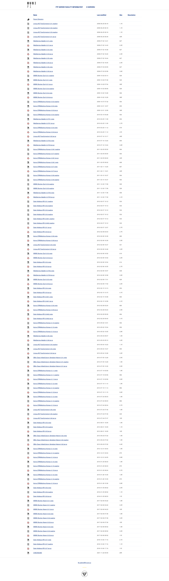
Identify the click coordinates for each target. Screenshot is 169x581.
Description (131, 15)
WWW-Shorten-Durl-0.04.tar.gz (43, 97)
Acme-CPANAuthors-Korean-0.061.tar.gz (46, 158)
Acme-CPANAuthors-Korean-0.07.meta (45, 167)
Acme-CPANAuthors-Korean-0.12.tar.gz (45, 392)
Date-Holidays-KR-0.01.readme (43, 201)
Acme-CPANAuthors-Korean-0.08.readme (46, 175)
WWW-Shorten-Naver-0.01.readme (44, 505)
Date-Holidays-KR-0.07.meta (42, 540)
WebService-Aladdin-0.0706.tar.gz (43, 275)
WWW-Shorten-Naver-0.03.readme (44, 531)
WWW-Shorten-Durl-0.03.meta (42, 253)
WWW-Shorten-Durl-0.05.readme (43, 188)
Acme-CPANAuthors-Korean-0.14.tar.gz (45, 457)
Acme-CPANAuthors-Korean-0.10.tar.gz (45, 331)
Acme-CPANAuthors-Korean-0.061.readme (46, 149)
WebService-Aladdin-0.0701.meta (43, 119)
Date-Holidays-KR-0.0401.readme (43, 219)
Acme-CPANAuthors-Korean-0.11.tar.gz (45, 379)
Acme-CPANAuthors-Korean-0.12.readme (46, 388)
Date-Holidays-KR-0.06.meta (42, 488)
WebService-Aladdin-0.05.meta (43, 58)
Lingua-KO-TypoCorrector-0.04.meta (44, 349)
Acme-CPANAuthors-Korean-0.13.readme (46, 401)
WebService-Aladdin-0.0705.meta (43, 193)
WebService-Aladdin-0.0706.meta (43, 271)
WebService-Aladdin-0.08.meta (43, 336)
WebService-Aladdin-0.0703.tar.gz (43, 145)
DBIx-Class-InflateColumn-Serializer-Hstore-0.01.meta (50, 358)
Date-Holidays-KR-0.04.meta (42, 288)
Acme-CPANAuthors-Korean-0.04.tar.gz (45, 132)
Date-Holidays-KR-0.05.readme (43, 427)
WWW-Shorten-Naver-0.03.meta (43, 527)
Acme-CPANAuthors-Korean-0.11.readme (46, 375)
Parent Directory (38, 19)
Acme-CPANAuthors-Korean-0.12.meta (45, 384)
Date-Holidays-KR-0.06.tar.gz (42, 496)
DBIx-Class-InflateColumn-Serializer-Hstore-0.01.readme (50, 362)
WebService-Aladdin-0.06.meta (43, 67)
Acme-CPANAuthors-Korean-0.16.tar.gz (45, 483)
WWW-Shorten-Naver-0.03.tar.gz (43, 535)
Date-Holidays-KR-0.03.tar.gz (42, 266)
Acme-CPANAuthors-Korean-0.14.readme (46, 453)
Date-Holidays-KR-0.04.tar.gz (42, 292)
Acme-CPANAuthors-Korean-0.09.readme (46, 180)
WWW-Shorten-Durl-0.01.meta (42, 80)
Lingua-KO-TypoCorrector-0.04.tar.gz (44, 353)
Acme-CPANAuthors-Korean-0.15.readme (46, 466)
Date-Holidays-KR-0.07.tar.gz (42, 548)
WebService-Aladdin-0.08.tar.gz (43, 340)
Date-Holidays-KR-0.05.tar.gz (42, 431)
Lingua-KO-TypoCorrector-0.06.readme (45, 414)
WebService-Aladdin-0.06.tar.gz (43, 71)
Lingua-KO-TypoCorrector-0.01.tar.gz (44, 37)
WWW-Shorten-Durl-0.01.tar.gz (43, 84)
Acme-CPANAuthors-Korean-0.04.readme (46, 115)
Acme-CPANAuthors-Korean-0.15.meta (45, 462)
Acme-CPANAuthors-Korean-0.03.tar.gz (45, 110)
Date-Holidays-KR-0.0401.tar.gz (43, 301)
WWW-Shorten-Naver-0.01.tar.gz (43, 509)
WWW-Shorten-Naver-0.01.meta (43, 501)
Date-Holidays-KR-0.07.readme (43, 544)
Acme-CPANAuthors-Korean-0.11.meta (45, 371)
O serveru (90, 7)
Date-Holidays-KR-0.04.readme (43, 214)
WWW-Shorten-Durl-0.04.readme (43, 89)
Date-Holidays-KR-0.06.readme (43, 492)
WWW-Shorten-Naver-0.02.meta (43, 514)
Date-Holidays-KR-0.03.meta (42, 262)
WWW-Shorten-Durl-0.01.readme (43, 76)
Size (121, 15)
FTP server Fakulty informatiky (69, 7)
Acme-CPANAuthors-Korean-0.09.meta (45, 305)
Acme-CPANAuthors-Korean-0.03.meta (45, 106)
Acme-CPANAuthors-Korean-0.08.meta (45, 236)
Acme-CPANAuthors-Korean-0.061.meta (45, 162)
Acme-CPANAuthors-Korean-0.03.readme (46, 102)
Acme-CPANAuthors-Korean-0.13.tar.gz (45, 405)
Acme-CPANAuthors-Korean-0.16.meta (45, 475)
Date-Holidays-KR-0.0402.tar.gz (43, 318)
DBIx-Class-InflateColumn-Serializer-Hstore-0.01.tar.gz (50, 366)
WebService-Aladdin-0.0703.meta (43, 141)
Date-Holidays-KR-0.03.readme (43, 210)
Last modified (101, 15)
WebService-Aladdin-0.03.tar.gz (43, 54)
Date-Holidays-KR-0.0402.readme (43, 223)
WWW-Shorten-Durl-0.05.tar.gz (43, 284)
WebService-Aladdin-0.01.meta (43, 41)
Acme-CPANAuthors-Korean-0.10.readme (46, 323)
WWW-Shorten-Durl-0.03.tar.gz (43, 258)
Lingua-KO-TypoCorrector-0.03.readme (45, 32)
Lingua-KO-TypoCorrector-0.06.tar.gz (44, 418)
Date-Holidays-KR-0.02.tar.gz (42, 232)
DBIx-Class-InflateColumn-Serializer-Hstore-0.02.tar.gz (50, 444)
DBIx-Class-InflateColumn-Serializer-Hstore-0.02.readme (50, 440)
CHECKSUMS (37, 553)
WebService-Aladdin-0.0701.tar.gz (43, 123)
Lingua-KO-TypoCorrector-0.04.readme (45, 344)
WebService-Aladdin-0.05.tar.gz (43, 63)
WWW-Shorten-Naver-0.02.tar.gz (43, 522)
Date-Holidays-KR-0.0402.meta (43, 314)
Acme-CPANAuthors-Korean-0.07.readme (46, 154)
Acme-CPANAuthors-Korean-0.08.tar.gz (45, 240)
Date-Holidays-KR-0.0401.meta (43, 297)
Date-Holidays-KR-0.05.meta (42, 423)
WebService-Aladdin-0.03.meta (43, 50)
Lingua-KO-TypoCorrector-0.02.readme (45, 28)
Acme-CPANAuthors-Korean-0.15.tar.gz (45, 470)
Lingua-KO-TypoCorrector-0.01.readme (45, 24)
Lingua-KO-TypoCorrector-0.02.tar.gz (44, 136)
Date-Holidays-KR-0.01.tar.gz (42, 227)
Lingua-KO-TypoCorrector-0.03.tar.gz (44, 249)
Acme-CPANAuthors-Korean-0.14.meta (45, 449)
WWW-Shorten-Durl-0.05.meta (42, 279)
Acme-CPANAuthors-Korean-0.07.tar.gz (45, 171)
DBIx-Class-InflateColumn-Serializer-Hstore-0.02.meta (50, 436)
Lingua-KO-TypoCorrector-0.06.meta (44, 410)
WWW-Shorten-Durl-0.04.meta (42, 93)
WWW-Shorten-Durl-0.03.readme (43, 184)
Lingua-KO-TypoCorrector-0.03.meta (44, 245)
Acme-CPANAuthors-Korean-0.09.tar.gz (45, 310)
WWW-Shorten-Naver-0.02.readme (44, 518)
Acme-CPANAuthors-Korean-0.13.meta (45, 397)
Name (35, 15)
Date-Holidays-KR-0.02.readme (43, 206)
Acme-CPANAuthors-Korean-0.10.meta (45, 327)
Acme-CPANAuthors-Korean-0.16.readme (46, 479)
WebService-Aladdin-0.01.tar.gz (43, 45)
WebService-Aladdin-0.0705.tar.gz (43, 197)
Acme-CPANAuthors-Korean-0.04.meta (45, 128)
